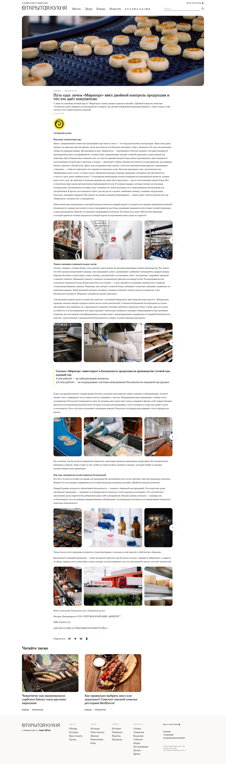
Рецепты (116, 736)
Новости (115, 9)
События (138, 739)
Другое (136, 754)
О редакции (168, 735)
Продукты (71, 91)
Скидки (137, 728)
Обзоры (73, 728)
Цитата (137, 750)
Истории (73, 732)
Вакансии (138, 736)
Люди (88, 9)
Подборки (117, 732)
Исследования (140, 746)
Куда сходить (75, 736)
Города (72, 739)
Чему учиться (97, 732)
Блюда (101, 9)
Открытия (138, 732)
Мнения (95, 736)
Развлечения (97, 739)
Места (76, 9)
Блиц (93, 743)
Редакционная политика (174, 738)
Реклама (167, 732)
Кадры (136, 743)
